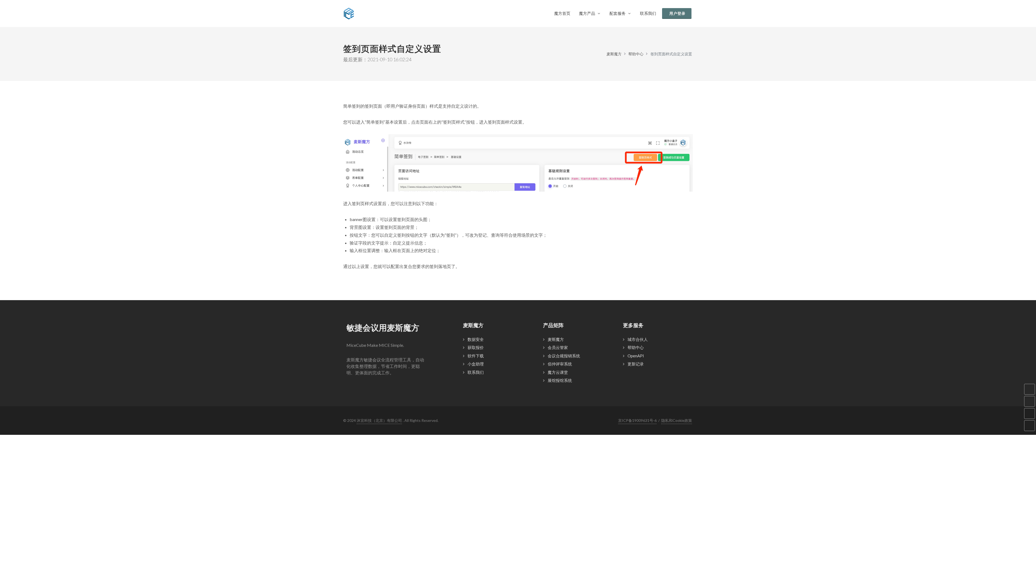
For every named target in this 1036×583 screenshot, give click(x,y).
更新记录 (636, 363)
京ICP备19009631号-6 (637, 420)
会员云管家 (558, 347)
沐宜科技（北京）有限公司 (379, 420)
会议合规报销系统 (564, 355)
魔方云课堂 (558, 372)
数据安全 (476, 339)
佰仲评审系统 (560, 363)
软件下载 (476, 355)
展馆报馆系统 (560, 380)
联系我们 (476, 372)
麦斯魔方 (614, 54)
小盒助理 (476, 363)
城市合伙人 (638, 339)
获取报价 (476, 347)
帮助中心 (635, 54)
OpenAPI (636, 355)
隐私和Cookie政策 (676, 420)
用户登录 (677, 13)
